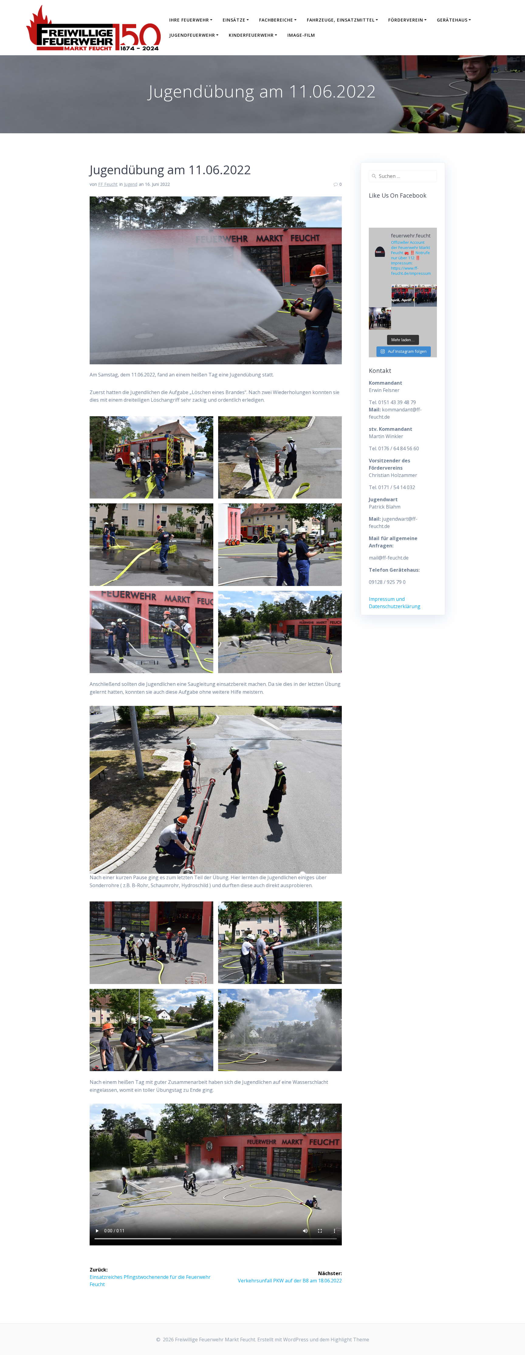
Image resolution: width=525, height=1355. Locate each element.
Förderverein (405, 20)
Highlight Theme (350, 1339)
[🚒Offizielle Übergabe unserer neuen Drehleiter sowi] (380, 318)
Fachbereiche (276, 20)
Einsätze (234, 20)
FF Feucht (108, 184)
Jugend (130, 184)
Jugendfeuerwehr (192, 35)
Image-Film (301, 35)
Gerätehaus (452, 20)
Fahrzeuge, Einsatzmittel (341, 20)
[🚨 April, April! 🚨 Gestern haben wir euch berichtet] (403, 295)
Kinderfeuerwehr (251, 35)
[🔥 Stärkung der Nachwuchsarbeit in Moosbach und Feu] (426, 295)
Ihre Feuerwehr (189, 20)
